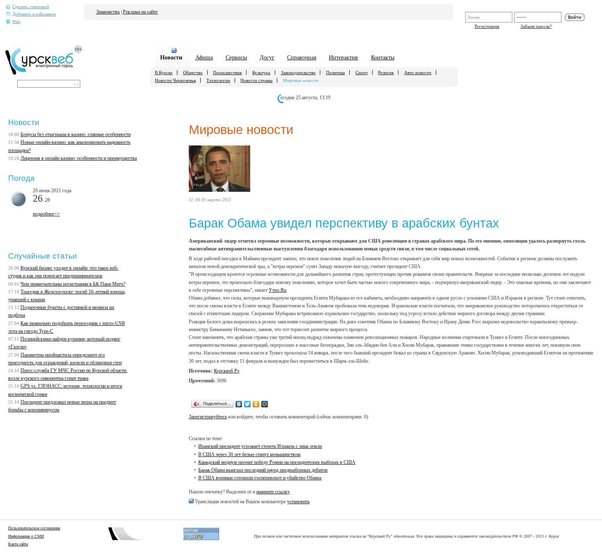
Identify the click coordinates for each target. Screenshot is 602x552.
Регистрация (487, 26)
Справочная (301, 57)
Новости (171, 57)
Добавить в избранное (34, 14)
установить (298, 501)
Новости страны (256, 80)
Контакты (382, 57)
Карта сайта (18, 544)
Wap (16, 21)
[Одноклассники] (256, 404)
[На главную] (44, 74)
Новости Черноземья (175, 80)
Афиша (204, 57)
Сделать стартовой (30, 7)
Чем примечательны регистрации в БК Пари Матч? (72, 284)
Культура (261, 72)
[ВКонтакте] (239, 404)
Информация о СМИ (26, 536)
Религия (386, 72)
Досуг (267, 57)
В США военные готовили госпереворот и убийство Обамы (259, 478)
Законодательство (298, 72)
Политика (335, 72)
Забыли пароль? (536, 26)
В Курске (163, 72)
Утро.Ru (277, 290)
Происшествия (227, 72)
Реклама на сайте (140, 12)
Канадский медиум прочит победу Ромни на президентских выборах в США (276, 462)
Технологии (218, 80)
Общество (193, 72)
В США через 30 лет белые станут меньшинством (249, 454)
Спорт (361, 72)
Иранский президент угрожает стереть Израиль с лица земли (260, 446)
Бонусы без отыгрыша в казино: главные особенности (75, 134)
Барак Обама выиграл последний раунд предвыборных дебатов (263, 470)
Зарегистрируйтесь (208, 417)
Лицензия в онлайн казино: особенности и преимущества (78, 158)
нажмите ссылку (273, 492)
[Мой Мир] (264, 404)
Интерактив (343, 57)
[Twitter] (247, 404)
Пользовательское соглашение (34, 528)
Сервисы (236, 57)
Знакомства (108, 12)
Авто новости (417, 72)
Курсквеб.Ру (227, 371)
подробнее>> (46, 214)
